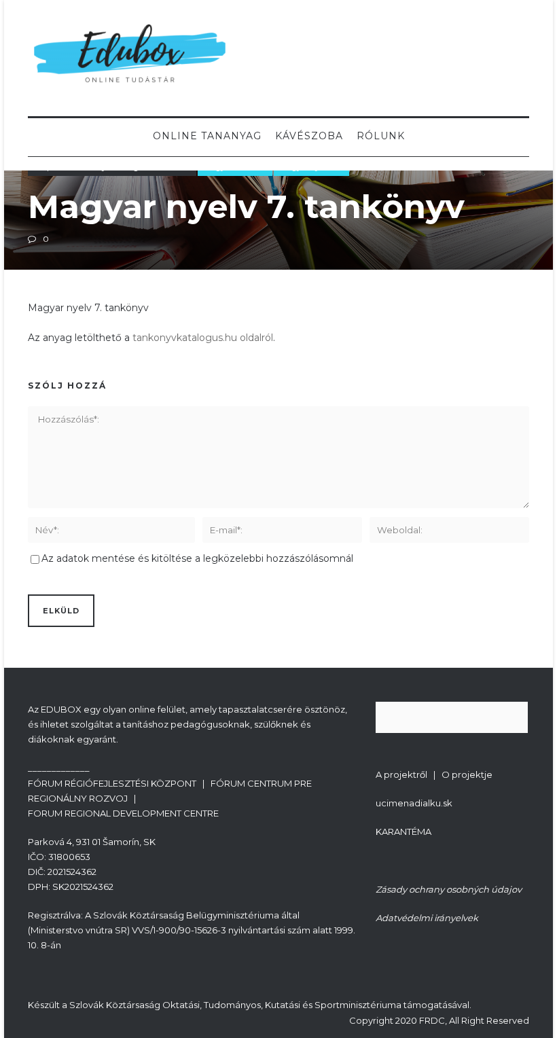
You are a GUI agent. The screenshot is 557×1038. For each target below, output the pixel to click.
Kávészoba (309, 136)
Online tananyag (207, 136)
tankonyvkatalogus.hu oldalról (202, 338)
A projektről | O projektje (434, 774)
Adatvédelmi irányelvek (427, 917)
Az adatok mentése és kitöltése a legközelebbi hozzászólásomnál (197, 558)
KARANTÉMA (403, 831)
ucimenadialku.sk (414, 803)
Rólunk (381, 136)
